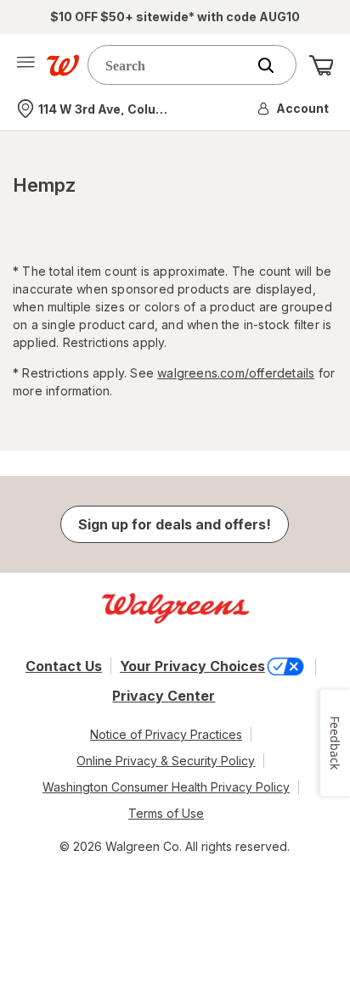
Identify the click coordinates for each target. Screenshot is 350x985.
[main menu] (25, 65)
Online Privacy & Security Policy (165, 760)
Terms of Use (166, 813)
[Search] (274, 65)
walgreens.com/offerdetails (235, 373)
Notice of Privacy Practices (166, 734)
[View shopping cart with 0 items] (321, 65)
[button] (294, 108)
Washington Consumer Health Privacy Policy (166, 787)
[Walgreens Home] (63, 65)
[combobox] (170, 65)
